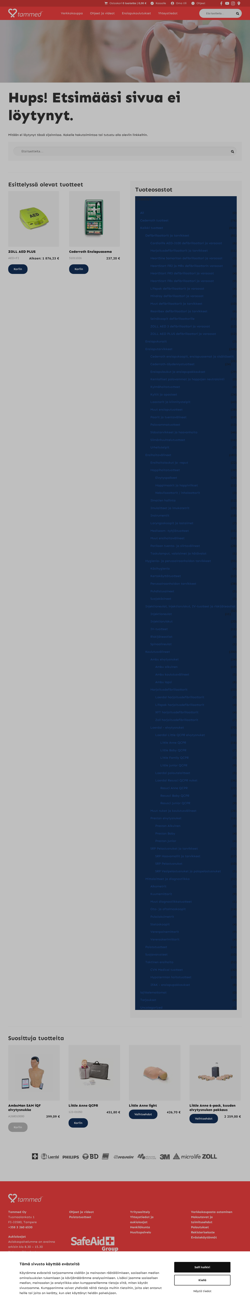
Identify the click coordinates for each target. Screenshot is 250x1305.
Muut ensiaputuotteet (166, 409)
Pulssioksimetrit (162, 916)
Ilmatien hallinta (163, 500)
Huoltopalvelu (140, 1232)
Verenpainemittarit (164, 932)
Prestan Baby (165, 833)
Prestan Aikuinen (167, 826)
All (142, 213)
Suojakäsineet (160, 599)
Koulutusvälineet (157, 652)
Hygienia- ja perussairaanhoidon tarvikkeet (178, 561)
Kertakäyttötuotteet (165, 576)
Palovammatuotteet (165, 424)
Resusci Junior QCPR (175, 803)
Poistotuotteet (156, 947)
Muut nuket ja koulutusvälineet (173, 811)
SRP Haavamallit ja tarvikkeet (177, 856)
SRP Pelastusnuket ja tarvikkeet (174, 848)
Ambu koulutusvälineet (172, 674)
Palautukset (200, 1227)
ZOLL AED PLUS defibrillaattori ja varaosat (183, 334)
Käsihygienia (160, 568)
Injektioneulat (161, 614)
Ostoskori (128, 3)
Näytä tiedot (202, 1291)
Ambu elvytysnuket (164, 659)
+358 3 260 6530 (20, 1227)
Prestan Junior (165, 841)
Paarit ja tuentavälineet (168, 417)
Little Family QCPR (174, 758)
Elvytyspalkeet (166, 478)
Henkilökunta (140, 1227)
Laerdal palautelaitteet (172, 773)
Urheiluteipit (159, 447)
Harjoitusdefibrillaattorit (169, 689)
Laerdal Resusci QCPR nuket (176, 780)
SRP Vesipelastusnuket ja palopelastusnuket (188, 871)
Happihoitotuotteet (165, 470)
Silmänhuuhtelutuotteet (167, 440)
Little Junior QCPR (173, 765)
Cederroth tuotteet (154, 220)
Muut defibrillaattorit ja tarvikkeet (176, 303)
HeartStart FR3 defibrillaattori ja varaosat (182, 273)
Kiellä (202, 1280)
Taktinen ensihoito (159, 962)
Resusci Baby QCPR (174, 795)
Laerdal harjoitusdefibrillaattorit (179, 697)
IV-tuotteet (159, 629)
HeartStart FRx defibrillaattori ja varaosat (182, 281)
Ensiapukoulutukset (136, 13)
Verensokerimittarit (164, 939)
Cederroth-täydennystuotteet (172, 364)
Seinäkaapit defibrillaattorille (172, 319)
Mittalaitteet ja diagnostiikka (167, 879)
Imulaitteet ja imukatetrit (169, 508)
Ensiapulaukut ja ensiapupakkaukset (177, 372)
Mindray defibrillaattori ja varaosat (177, 296)
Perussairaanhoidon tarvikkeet (173, 583)
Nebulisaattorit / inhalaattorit (177, 493)
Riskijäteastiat (161, 637)
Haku (238, 13)
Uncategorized (151, 1007)
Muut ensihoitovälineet (167, 538)
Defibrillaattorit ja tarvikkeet (167, 235)
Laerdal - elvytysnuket (167, 727)
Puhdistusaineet (162, 591)
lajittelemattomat (153, 992)
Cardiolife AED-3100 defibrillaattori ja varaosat (186, 243)
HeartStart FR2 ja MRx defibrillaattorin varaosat (186, 266)
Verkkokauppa (72, 13)
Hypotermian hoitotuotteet (170, 977)
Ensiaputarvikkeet (158, 349)
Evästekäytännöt (204, 1237)
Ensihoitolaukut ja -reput (169, 462)
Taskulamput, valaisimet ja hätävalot (178, 553)
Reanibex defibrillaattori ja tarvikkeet (178, 311)
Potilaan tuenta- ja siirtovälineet (175, 546)
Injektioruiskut (161, 621)
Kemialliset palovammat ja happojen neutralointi (187, 379)
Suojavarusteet (156, 954)
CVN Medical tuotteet (166, 970)
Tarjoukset (148, 1000)
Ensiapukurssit (156, 341)
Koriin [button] (18, 269)
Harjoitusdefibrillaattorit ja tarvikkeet (179, 250)
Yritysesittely (140, 1212)
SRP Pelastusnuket (168, 863)
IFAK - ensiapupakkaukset (170, 985)
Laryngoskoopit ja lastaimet (171, 523)
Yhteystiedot (168, 13)
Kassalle (161, 3)
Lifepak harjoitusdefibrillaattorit (179, 705)
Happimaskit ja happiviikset (176, 485)
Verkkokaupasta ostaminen (211, 1212)
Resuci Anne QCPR (174, 788)
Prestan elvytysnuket (165, 818)
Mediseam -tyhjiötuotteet (169, 531)
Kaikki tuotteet (151, 228)
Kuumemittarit (161, 894)
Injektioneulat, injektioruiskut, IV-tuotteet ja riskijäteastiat (190, 606)
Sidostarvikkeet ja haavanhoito (173, 432)
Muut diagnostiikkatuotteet (171, 901)
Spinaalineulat (161, 644)
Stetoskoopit (160, 924)
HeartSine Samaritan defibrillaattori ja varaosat (186, 258)
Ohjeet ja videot (102, 13)
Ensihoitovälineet (158, 455)
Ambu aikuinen (166, 667)
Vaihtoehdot (143, 1114)
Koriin (18, 1127)
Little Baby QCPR (173, 750)
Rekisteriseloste (203, 1232)
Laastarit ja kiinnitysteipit (170, 402)
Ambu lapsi (163, 682)
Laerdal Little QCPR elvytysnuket (180, 735)
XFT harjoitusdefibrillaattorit (176, 712)
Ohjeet (200, 3)
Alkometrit (158, 886)
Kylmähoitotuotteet (165, 387)
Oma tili (181, 3)
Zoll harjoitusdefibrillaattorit (176, 720)
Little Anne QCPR (173, 742)
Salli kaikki (202, 1267)
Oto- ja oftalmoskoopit (168, 909)
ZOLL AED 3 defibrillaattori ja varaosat (180, 326)
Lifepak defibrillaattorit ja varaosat (177, 288)
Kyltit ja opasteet (163, 394)
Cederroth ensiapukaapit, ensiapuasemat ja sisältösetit (192, 356)
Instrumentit (159, 515)
